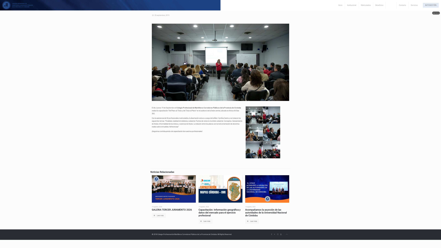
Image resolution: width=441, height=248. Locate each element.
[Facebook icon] (271, 234)
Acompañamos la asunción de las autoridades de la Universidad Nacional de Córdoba (266, 212)
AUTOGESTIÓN (430, 5)
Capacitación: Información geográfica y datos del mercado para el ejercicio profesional (219, 212)
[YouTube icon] (274, 234)
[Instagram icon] (278, 234)
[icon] (281, 234)
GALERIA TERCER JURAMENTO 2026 (172, 209)
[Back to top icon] (286, 234)
